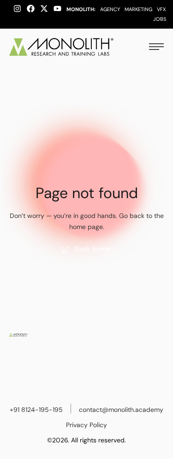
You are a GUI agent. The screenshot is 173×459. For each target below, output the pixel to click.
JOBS (159, 19)
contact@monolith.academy (121, 409)
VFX (161, 9)
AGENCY (110, 9)
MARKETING (138, 9)
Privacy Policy (86, 425)
